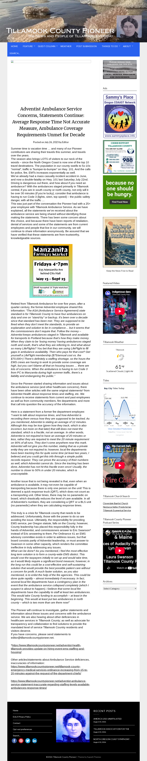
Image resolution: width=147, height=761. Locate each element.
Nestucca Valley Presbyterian (117, 507)
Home (14, 46)
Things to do (110, 46)
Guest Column (46, 46)
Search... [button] (15, 53)
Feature (28, 46)
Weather (65, 46)
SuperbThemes (94, 757)
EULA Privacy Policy (22, 717)
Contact (16, 723)
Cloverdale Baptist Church (115, 503)
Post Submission (86, 46)
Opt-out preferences (22, 729)
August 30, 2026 (99, 722)
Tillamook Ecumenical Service (117, 510)
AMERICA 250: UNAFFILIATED (107, 719)
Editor (65, 142)
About (127, 46)
